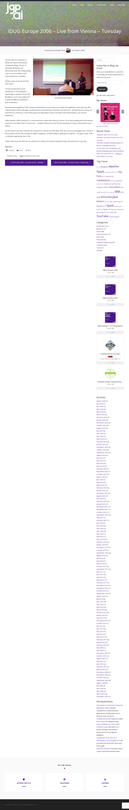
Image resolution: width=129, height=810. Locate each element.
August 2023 (101, 477)
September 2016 (102, 593)
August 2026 (101, 401)
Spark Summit (118, 206)
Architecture (101, 226)
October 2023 (101, 474)
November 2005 (102, 697)
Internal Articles (102, 234)
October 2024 (101, 450)
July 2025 (100, 431)
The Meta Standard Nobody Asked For (110, 143)
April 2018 (100, 561)
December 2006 (102, 672)
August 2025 (101, 428)
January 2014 (101, 642)
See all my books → (103, 126)
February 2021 (102, 520)
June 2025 (100, 434)
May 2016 (100, 604)
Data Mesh (114, 187)
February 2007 (102, 667)
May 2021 (100, 518)
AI (99, 167)
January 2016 (101, 615)
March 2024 (101, 466)
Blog (82, 5)
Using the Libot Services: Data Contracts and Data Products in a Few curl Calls (110, 137)
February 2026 (102, 417)
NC (111, 201)
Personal (100, 240)
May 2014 (100, 631)
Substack (102, 212)
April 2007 (100, 664)
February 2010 (102, 645)
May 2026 (100, 409)
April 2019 (100, 537)
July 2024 (100, 458)
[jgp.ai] (14, 19)
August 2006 (101, 683)
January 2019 (101, 545)
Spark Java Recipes (103, 749)
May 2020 (100, 528)
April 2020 (100, 531)
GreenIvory (104, 192)
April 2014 (100, 634)
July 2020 (100, 523)
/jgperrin (105, 783)
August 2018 (101, 556)
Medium (100, 201)
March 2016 (101, 610)
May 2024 (100, 463)
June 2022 (100, 499)
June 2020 (100, 526)
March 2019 (101, 539)
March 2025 (101, 439)
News (99, 237)
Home (74, 5)
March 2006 (101, 694)
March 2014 (101, 637)
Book (103, 176)
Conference (28, 156)
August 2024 (101, 455)
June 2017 (100, 575)
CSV (111, 181)
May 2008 (100, 648)
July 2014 (100, 626)
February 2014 (102, 640)
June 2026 (100, 406)
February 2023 (102, 488)
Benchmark (108, 172)
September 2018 (102, 553)
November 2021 (102, 509)
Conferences (101, 5)
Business (100, 229)
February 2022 (102, 501)
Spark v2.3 (114, 209)
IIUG (98, 197)
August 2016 (101, 596)
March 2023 (101, 485)
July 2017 (100, 572)
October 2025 (101, 425)
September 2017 (102, 569)
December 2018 (102, 547)
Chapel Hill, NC (109, 176)
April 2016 (100, 607)
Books (90, 5)
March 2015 (101, 618)
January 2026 (101, 420)
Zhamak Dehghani (114, 217)
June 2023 (100, 480)
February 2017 (102, 583)
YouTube (102, 216)
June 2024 (100, 461)
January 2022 (101, 504)
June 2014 (100, 629)
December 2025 (102, 423)
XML (115, 212)
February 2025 (102, 442)
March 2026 (101, 415)
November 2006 (102, 675)
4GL (98, 167)
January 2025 (101, 444)
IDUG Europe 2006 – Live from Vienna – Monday (26, 162)
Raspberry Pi (101, 206)
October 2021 (101, 512)
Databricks (118, 181)
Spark (110, 205)
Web (112, 212)
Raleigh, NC (120, 201)
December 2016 (102, 585)
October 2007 (101, 656)
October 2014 (101, 623)
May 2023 (100, 482)
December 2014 (102, 621)
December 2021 (102, 507)
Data (15, 156)
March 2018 (101, 564)
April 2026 (100, 412)
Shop (112, 5)
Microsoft (107, 201)
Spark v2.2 (107, 209)
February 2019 (102, 542)
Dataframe (107, 184)
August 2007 (101, 659)
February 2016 (102, 612)
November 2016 (102, 588)
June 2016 (100, 602)
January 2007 (101, 669)
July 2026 (100, 404)
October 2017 (101, 566)
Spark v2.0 (100, 209)
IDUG (38, 156)
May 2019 (100, 534)
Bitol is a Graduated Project (106, 146)
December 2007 (102, 653)
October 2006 (101, 678)
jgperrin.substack (24, 783)
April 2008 (100, 650)
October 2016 (101, 591)
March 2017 (101, 580)
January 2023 (101, 490)
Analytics (104, 166)
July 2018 (100, 558)
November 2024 (102, 447)
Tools (107, 212)
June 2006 (100, 688)
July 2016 (100, 599)
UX (109, 212)
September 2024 (102, 452)
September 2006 (102, 680)
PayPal (115, 201)
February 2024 (102, 469)
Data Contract (100, 184)
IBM (34, 156)
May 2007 (100, 661)
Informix (106, 197)
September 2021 (102, 515)
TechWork (100, 245)
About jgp (121, 5)
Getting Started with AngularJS (107, 719)
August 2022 (101, 496)
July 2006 (100, 686)
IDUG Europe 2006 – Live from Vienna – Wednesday (72, 162)
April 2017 (100, 577)
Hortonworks (110, 192)
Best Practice (114, 172)
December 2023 (102, 471)
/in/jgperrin (64, 783)
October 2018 (101, 550)
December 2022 (102, 493)
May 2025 (100, 436)
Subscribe (102, 89)
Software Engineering (104, 242)
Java (115, 197)
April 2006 (100, 691)
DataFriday (114, 184)
